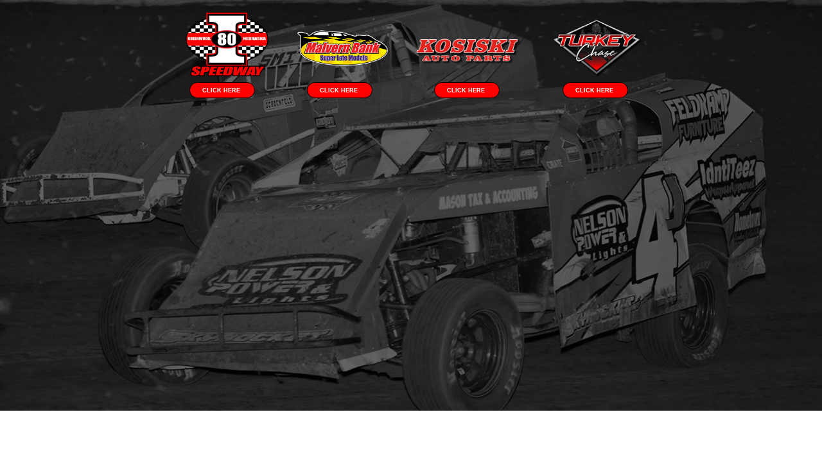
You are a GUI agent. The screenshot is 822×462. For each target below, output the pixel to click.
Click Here (222, 90)
